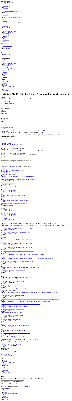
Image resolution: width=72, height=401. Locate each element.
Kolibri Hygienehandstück (19, 195)
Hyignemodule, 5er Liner (18, 281)
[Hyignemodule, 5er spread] (7, 273)
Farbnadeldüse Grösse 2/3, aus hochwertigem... (41, 236)
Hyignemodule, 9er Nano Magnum (25, 261)
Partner (5, 77)
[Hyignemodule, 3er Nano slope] (8, 288)
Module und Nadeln (7, 65)
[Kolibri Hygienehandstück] (7, 195)
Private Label (6, 75)
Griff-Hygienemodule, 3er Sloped (24, 228)
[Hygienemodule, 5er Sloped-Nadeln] (9, 251)
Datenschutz (6, 12)
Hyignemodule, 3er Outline (20, 285)
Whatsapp (5, 8)
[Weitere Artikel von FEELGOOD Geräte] (6, 97)
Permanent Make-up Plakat (20, 336)
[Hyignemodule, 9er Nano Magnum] (9, 261)
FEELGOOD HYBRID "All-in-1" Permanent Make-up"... (45, 223)
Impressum (5, 15)
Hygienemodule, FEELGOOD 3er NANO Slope (35, 254)
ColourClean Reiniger (17, 186)
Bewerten (3, 122)
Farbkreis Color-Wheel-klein (21, 203)
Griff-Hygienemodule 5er (19, 315)
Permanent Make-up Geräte (9, 63)
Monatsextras (6, 61)
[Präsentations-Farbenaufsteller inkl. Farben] (11, 339)
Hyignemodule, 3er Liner (18, 309)
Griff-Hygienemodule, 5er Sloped (24, 243)
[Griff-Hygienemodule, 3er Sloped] (9, 228)
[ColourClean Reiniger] (6, 186)
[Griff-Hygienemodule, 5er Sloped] (9, 243)
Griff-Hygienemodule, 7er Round (24, 239)
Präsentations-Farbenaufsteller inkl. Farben (30, 339)
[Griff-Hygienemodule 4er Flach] (8, 232)
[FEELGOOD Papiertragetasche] (8, 325)
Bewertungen (10, 127)
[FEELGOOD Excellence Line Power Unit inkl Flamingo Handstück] (16, 258)
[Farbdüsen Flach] (5, 190)
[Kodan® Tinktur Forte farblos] (8, 200)
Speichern (3, 169)
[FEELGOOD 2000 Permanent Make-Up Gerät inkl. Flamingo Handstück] (18, 299)
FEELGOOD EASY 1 (17, 312)
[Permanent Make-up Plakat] (7, 336)
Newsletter (5, 370)
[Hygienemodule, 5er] (6, 319)
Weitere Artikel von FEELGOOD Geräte (12, 144)
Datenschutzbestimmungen (14, 166)
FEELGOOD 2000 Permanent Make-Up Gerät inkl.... (46, 292)
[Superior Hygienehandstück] (7, 306)
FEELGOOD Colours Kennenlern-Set (27, 176)
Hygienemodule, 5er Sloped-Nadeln (26, 251)
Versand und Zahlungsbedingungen (11, 11)
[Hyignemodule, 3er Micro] (7, 295)
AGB (4, 13)
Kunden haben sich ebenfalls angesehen (19, 170)
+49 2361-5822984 (5, 354)
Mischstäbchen (12, 183)
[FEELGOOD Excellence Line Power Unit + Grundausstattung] (15, 301)
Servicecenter (6, 74)
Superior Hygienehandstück (20, 306)
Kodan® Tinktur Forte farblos (22, 200)
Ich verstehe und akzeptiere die (15, 383)
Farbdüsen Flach (13, 190)
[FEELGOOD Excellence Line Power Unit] (11, 304)
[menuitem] (37, 6)
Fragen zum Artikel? (7, 143)
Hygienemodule (9, 68)
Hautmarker (10, 205)
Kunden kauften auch (5, 170)
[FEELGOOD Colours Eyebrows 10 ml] (10, 179)
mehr (44, 130)
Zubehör (5, 72)
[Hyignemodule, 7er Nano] (7, 270)
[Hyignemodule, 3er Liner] (7, 309)
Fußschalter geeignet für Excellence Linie (29, 267)
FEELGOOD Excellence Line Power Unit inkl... (43, 258)
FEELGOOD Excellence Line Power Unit (30, 304)
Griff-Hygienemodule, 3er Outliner (25, 247)
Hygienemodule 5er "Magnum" (23, 333)
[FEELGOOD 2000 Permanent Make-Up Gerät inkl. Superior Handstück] (17, 292)
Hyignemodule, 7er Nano (19, 270)
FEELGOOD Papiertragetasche (23, 325)
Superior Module (10, 67)
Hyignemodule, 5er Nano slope (23, 277)
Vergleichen (3, 119)
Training (5, 73)
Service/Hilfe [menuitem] (10, 9)
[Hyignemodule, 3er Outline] (7, 285)
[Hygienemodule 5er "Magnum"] (8, 333)
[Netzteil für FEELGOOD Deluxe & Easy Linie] (12, 265)
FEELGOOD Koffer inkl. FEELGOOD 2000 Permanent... (58, 225)
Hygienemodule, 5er (15, 319)
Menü (4, 19)
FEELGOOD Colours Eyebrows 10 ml (28, 179)
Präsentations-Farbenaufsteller (22, 323)
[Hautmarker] (4, 205)
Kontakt (5, 10)
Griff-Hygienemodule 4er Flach (23, 232)
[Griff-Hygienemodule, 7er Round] (9, 239)
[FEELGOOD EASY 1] (6, 312)
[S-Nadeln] (3, 172)
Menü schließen (6, 54)
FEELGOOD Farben (8, 64)
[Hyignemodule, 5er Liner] (7, 281)
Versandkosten (28, 386)
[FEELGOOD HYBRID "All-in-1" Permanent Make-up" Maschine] (16, 223)
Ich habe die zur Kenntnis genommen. (16, 166)
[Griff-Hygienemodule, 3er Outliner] (9, 247)
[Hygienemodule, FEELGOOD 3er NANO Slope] (12, 254)
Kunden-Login (6, 6)
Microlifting (6, 70)
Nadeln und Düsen (10, 69)
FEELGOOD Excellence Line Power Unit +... (40, 301)
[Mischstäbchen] (5, 183)
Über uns (5, 7)
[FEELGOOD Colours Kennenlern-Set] (10, 176)
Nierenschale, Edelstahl (17, 198)
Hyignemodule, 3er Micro (19, 295)
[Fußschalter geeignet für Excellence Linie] (10, 267)
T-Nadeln (8, 209)
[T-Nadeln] (3, 209)
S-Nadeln (8, 172)
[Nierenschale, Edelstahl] (6, 198)
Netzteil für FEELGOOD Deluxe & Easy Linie (33, 265)
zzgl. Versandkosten (10, 103)
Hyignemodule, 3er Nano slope (23, 288)
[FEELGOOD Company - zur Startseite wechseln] (12, 17)
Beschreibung (4, 127)
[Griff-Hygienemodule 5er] (7, 315)
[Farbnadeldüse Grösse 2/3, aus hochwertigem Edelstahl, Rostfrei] (16, 236)
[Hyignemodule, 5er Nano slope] (8, 277)
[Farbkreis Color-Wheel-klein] (8, 203)
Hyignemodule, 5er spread (19, 273)
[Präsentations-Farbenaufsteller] (8, 323)
